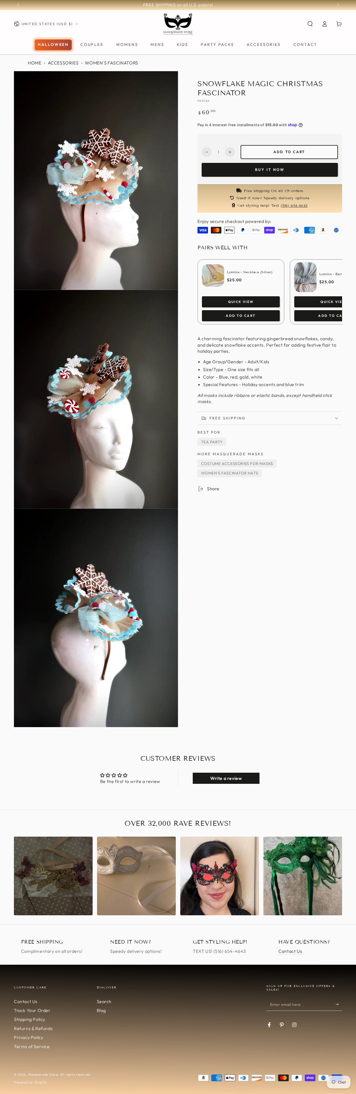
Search (104, 1001)
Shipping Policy (29, 1019)
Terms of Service (32, 1046)
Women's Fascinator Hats (229, 473)
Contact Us (290, 951)
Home (34, 63)
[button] (310, 24)
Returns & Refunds (33, 1028)
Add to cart (289, 152)
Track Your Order (32, 1010)
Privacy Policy (28, 1037)
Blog (101, 1010)
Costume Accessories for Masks (237, 463)
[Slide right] (337, 5)
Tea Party (212, 441)
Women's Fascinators (111, 63)
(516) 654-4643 (294, 205)
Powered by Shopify (30, 1082)
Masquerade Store (43, 1074)
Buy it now (270, 169)
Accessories (63, 63)
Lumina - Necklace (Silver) (250, 272)
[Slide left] (18, 5)
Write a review (226, 778)
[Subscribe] (339, 1004)
